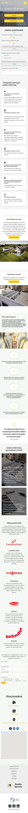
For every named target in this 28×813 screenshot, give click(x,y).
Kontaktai (14, 778)
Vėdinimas (14, 771)
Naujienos (14, 773)
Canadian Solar (14, 550)
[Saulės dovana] (4, 2)
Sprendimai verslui (14, 274)
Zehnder (14, 641)
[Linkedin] (18, 806)
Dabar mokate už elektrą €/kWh (10, 40)
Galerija (14, 776)
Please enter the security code (10, 68)
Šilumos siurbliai (14, 768)
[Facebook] (14, 806)
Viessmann (14, 581)
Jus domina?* (4, 677)
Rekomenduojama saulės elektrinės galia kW (14, 61)
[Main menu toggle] (25, 2)
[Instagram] (10, 806)
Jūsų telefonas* (5, 666)
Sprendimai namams (14, 219)
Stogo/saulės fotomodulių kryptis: (10, 53)
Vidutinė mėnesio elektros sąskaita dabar (13, 46)
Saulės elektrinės (14, 766)
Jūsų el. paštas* (5, 672)
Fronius (14, 611)
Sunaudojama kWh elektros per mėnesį (12, 35)
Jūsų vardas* (4, 661)
